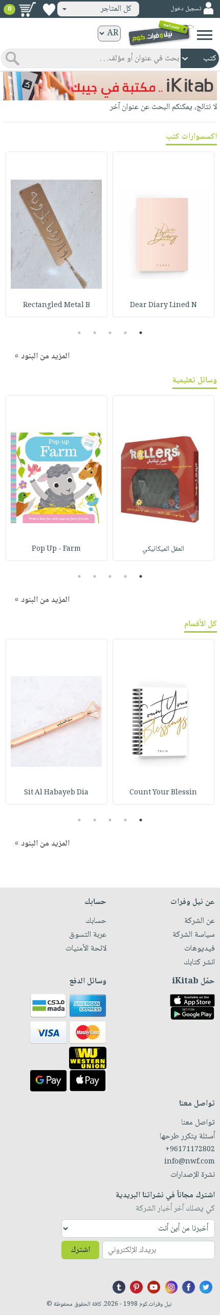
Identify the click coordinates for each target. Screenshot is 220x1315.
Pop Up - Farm (56, 549)
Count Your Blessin (163, 793)
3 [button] (110, 333)
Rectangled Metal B (56, 305)
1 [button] (141, 333)
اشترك (80, 1250)
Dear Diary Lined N (163, 305)
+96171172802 (190, 1150)
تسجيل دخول (185, 9)
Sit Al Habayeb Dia (56, 793)
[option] (163, 234)
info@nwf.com (189, 1162)
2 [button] (125, 333)
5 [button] (79, 333)
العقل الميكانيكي (163, 549)
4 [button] (95, 333)
